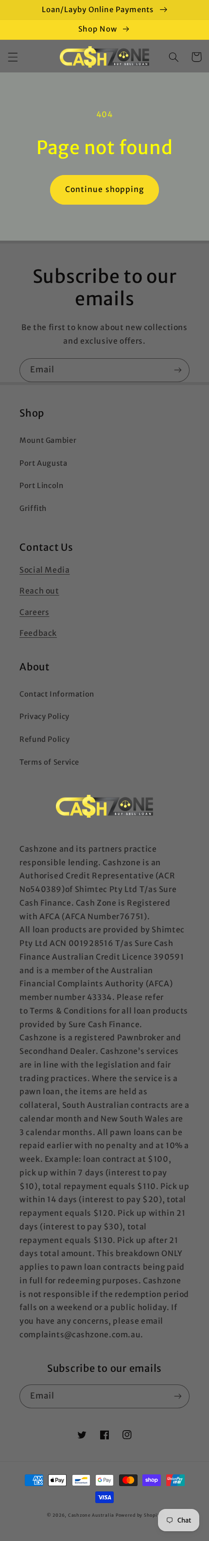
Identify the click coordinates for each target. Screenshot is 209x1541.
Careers (34, 612)
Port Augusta (43, 463)
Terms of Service (49, 762)
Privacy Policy (44, 716)
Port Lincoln (41, 485)
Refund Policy (44, 739)
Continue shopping (104, 189)
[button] (12, 57)
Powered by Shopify (139, 1515)
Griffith (33, 508)
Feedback (38, 633)
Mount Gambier (47, 440)
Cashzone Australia (91, 1515)
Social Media (44, 570)
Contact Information (56, 694)
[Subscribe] (178, 370)
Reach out (39, 590)
